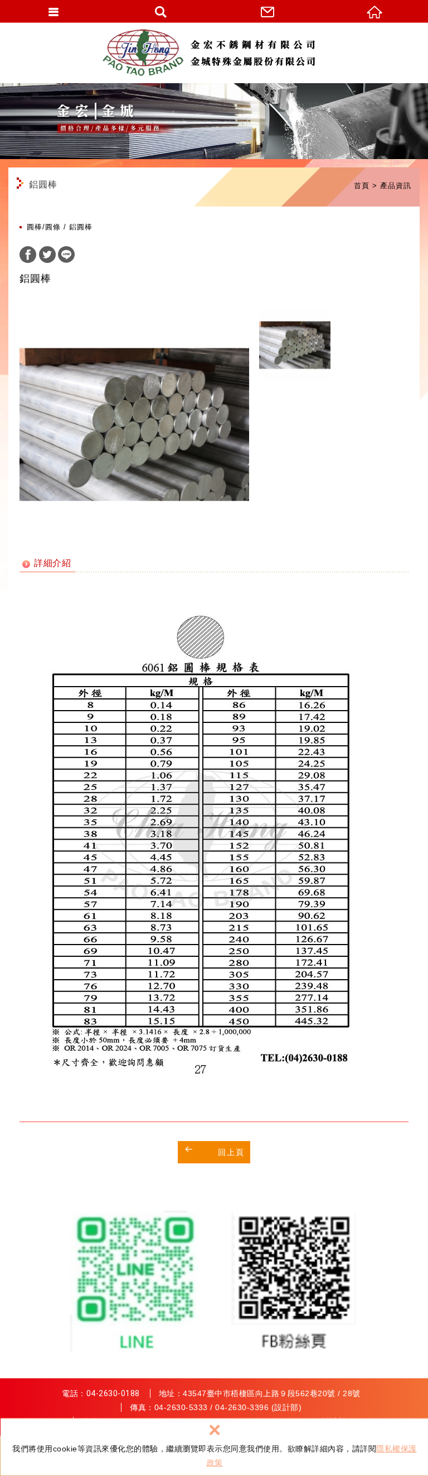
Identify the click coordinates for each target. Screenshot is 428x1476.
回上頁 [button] (231, 1152)
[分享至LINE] (66, 256)
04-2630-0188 (113, 1393)
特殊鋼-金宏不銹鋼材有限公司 (214, 53)
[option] (134, 424)
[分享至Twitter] (47, 256)
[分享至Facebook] (28, 256)
